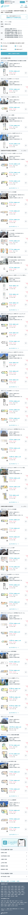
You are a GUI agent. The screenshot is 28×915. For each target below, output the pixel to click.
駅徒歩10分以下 (19, 49)
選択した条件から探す (14, 53)
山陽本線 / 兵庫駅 (8, 28)
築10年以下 (4, 49)
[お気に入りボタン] (25, 73)
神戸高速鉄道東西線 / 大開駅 (11, 32)
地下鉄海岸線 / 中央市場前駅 (11, 30)
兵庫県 (8, 881)
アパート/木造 (19, 46)
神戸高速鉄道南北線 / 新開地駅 (11, 35)
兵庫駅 (18, 881)
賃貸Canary (3, 881)
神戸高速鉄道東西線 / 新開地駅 (11, 37)
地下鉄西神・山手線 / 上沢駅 (11, 33)
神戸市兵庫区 (4, 46)
